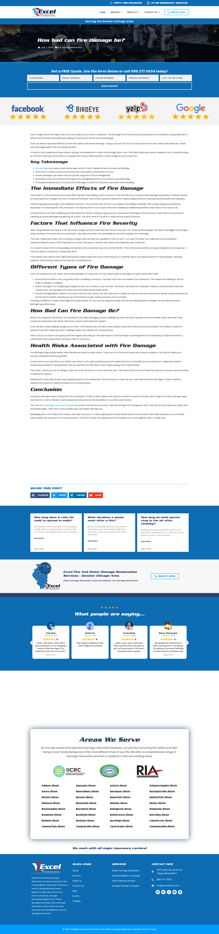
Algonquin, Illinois (85, 785)
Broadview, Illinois (51, 814)
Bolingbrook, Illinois (120, 808)
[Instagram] (169, 892)
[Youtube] (174, 892)
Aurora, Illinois (49, 791)
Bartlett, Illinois (50, 797)
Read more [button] (129, 655)
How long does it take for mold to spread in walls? (54, 519)
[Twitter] (163, 892)
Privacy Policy (150, 929)
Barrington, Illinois (120, 791)
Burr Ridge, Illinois (119, 820)
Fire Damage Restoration (69, 47)
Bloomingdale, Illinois (53, 808)
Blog (74, 890)
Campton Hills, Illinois (87, 826)
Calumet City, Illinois (161, 820)
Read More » (39, 538)
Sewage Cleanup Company (125, 885)
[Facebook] (158, 892)
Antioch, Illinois (118, 785)
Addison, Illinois (50, 785)
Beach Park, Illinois (120, 797)
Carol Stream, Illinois (121, 826)
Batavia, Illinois (84, 797)
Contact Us (151, 12)
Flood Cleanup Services (123, 880)
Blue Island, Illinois (86, 808)
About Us (132, 12)
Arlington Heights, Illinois (163, 785)
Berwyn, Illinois (158, 803)
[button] (40, 495)
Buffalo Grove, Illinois (121, 814)
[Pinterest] (180, 892)
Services (115, 12)
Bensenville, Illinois (86, 803)
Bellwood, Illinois (51, 803)
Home (102, 12)
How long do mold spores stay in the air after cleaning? (160, 520)
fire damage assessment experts (58, 405)
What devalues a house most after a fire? (106, 519)
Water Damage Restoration (126, 870)
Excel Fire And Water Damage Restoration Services (115, 929)
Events (75, 896)
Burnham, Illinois (85, 820)
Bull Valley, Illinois (159, 814)
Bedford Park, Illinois (161, 797)
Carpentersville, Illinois (162, 826)
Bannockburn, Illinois (87, 791)
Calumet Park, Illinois (53, 826)
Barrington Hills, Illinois (162, 791)
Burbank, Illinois (50, 820)
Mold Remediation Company (126, 875)
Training (76, 901)
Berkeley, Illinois (118, 803)
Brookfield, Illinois (85, 814)
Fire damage (41, 168)
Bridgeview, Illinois (160, 808)
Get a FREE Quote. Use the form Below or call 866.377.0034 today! (109, 71)
